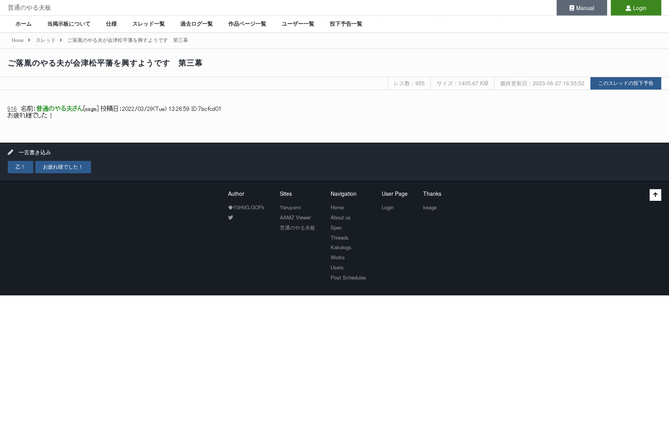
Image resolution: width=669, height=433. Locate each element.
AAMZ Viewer (295, 217)
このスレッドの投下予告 (626, 83)
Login (640, 8)
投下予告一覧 (346, 24)
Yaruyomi (290, 207)
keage (430, 207)
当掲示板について (69, 24)
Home (337, 207)
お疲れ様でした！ (63, 167)
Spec (336, 227)
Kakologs (341, 247)
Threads (340, 237)
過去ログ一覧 (196, 24)
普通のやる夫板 (29, 7)
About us (341, 217)
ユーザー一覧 (298, 24)
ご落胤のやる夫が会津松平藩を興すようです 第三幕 (105, 63)
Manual (585, 8)
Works (338, 257)
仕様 (111, 24)
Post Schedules (348, 277)
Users (337, 267)
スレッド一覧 (148, 24)
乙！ (20, 167)
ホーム (23, 24)
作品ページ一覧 (247, 24)
